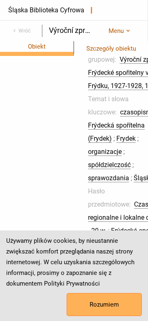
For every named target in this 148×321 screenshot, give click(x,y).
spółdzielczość (109, 165)
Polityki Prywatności (72, 283)
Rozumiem (104, 304)
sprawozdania (108, 178)
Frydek (126, 138)
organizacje (105, 152)
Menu (116, 31)
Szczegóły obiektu (111, 48)
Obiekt (37, 46)
